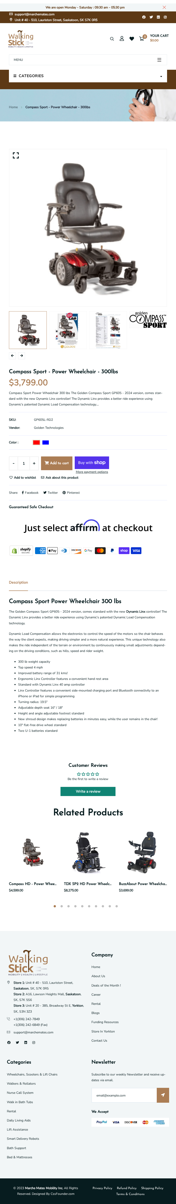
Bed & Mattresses (19, 1157)
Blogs (95, 1013)
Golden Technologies (49, 428)
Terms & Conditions (130, 1194)
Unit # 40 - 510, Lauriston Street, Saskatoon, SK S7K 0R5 (55, 20)
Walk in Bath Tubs (20, 1102)
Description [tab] (18, 582)
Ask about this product (61, 477)
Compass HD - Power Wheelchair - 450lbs (43, 884)
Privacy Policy (102, 1188)
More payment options (92, 472)
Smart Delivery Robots (23, 1139)
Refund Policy (127, 1188)
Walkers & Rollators (21, 1083)
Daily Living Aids (19, 1120)
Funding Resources (105, 1022)
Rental (96, 1004)
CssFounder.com (62, 1194)
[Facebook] (144, 17)
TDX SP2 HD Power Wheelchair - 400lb (96, 884)
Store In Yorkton (103, 1031)
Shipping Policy (152, 1188)
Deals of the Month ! (106, 985)
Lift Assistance (17, 1129)
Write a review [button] (88, 791)
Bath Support (16, 1148)
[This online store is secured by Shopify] (22, 550)
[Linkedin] (158, 17)
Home (13, 107)
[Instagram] (165, 17)
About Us (98, 976)
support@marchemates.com (34, 14)
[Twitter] (151, 17)
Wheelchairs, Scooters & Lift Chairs (32, 1074)
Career (96, 994)
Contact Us (99, 1040)
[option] (88, 227)
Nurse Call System (20, 1093)
